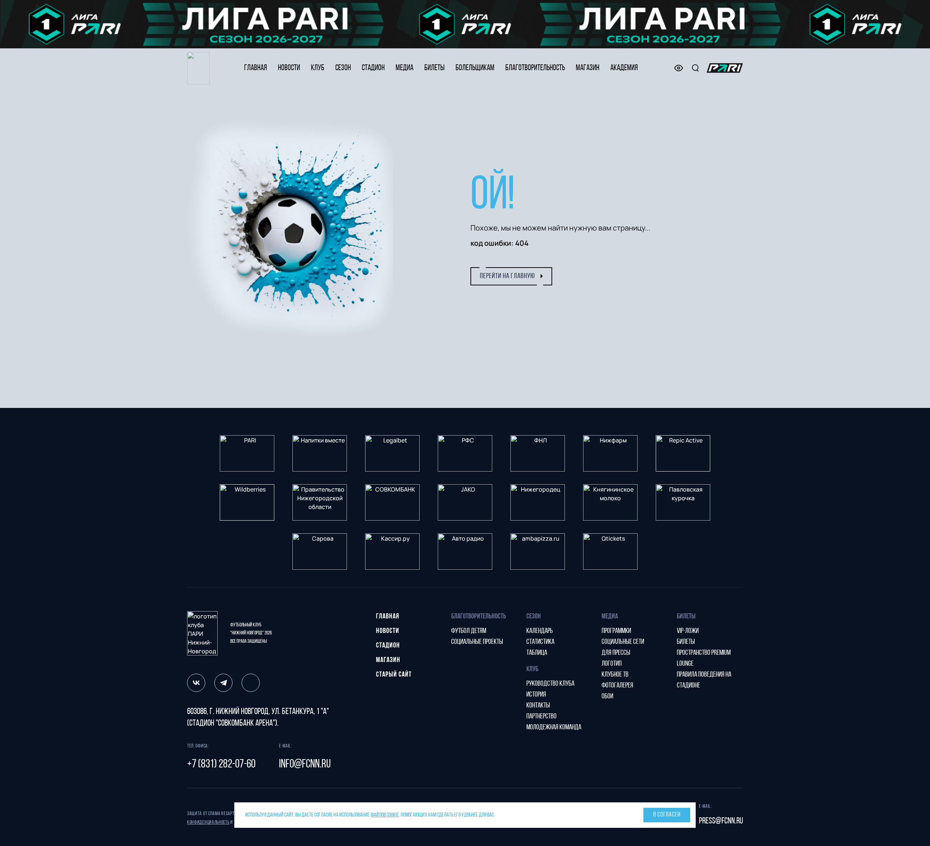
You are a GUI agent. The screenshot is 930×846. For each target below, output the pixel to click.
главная (255, 68)
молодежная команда (553, 727)
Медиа (404, 68)
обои (607, 696)
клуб (317, 68)
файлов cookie (385, 815)
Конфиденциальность (208, 822)
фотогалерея (617, 685)
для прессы (616, 653)
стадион (373, 68)
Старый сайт (394, 674)
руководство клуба (550, 683)
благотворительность (535, 68)
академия (624, 68)
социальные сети (623, 642)
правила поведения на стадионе (704, 680)
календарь (539, 631)
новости (289, 68)
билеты (434, 68)
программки (616, 631)
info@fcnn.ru (305, 764)
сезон (343, 68)
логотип (612, 663)
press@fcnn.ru (721, 821)
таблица (536, 653)
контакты (538, 705)
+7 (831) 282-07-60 (221, 764)
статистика (540, 642)
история (536, 694)
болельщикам (475, 68)
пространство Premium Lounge (704, 658)
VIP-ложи (688, 631)
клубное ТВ (615, 674)
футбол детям (468, 631)
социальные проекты (477, 642)
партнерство (541, 716)
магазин (587, 68)
